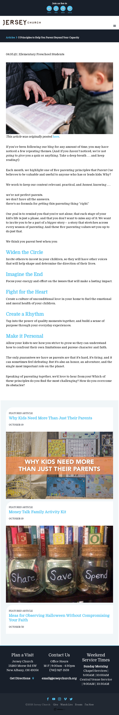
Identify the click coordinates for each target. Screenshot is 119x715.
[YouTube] (53, 699)
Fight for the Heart (27, 292)
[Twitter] (71, 699)
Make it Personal (24, 336)
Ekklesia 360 (59, 709)
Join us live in (59, 3)
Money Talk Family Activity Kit (37, 512)
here (56, 136)
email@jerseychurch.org (59, 678)
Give (55, 704)
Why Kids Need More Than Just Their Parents (50, 418)
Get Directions (20, 678)
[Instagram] (59, 699)
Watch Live (66, 704)
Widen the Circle (24, 252)
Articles (10, 37)
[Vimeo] (65, 699)
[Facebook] (47, 699)
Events (78, 704)
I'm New (89, 704)
